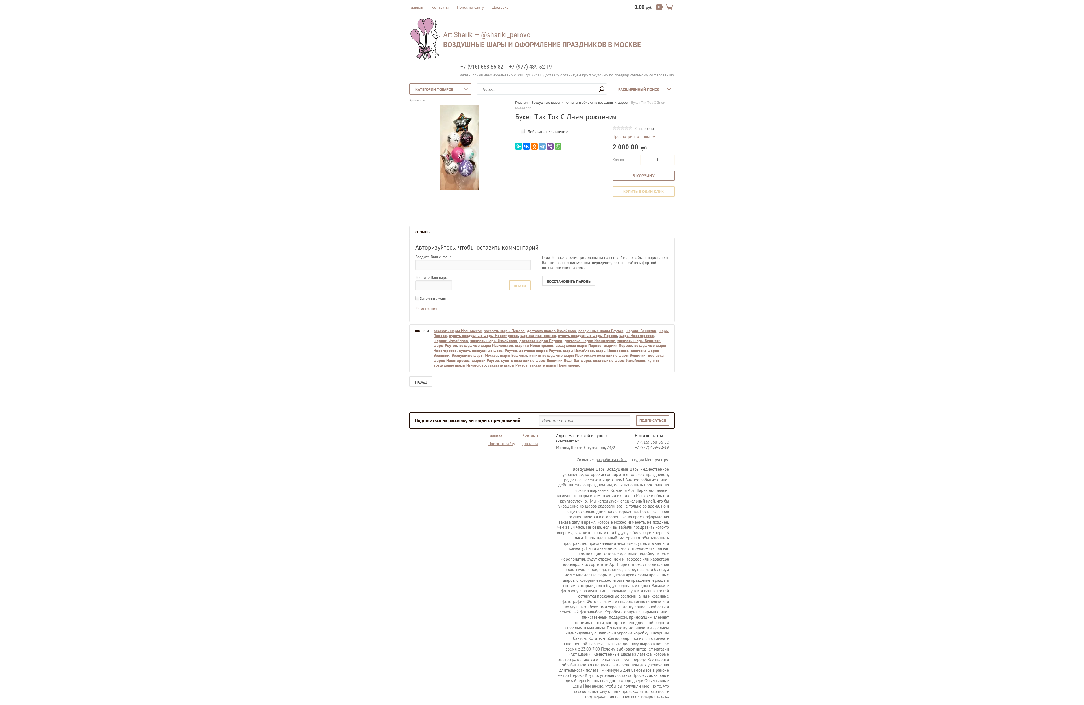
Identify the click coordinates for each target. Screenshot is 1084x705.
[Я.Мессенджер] (518, 146)
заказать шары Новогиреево (555, 365)
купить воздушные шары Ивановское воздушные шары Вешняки (587, 355)
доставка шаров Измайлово (551, 330)
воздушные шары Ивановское (486, 345)
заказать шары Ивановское (458, 330)
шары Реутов (445, 345)
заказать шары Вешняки (639, 340)
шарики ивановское (538, 335)
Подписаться (652, 420)
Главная (416, 7)
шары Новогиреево (636, 335)
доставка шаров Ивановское (590, 340)
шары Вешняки (513, 355)
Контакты (440, 7)
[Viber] (550, 146)
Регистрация (426, 308)
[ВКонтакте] (526, 146)
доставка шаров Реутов (540, 350)
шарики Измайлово (451, 340)
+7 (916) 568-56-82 (481, 66)
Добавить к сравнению (547, 131)
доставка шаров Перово (540, 340)
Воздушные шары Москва (475, 355)
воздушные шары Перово (579, 345)
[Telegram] (542, 146)
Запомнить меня (432, 298)
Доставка (500, 7)
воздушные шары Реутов (600, 330)
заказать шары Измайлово (493, 340)
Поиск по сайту (470, 7)
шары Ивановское (612, 350)
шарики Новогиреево (534, 345)
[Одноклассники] (534, 146)
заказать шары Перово (504, 330)
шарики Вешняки (641, 330)
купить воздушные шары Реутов (488, 350)
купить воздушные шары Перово (587, 335)
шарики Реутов (485, 360)
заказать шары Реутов (508, 365)
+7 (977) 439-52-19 (530, 66)
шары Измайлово (578, 350)
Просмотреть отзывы (631, 136)
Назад (421, 382)
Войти (520, 285)
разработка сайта (611, 459)
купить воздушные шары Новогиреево (483, 335)
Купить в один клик (643, 191)
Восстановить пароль (569, 281)
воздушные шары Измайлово (619, 360)
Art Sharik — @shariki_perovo (487, 34)
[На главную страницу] (424, 39)
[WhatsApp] (558, 146)
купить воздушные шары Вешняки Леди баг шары (546, 360)
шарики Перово (618, 345)
